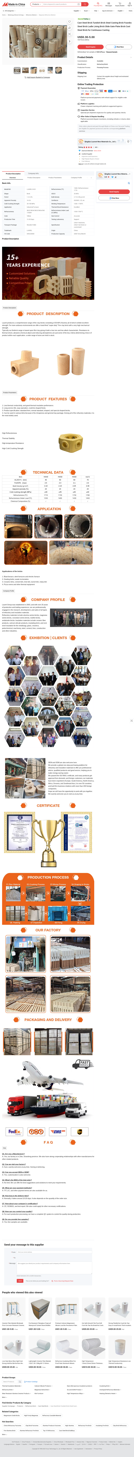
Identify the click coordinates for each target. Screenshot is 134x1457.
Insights (120, 1442)
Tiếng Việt (115, 1444)
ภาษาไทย (101, 1444)
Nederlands (71, 1444)
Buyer (86, 11)
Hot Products (15, 1442)
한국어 (84, 1444)
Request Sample (111, 52)
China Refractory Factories (12, 1426)
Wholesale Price (69, 1442)
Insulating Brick (104, 1386)
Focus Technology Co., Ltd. (53, 1449)
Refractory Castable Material (51, 1415)
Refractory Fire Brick (84, 1426)
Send (20, 1281)
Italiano (56, 1444)
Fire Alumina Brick (9, 1431)
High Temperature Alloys (75, 1393)
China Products (26, 1442)
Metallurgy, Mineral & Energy (16, 15)
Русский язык (48, 1444)
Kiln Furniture (39, 1393)
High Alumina (69, 1426)
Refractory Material (31, 15)
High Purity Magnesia (31, 1415)
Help (95, 11)
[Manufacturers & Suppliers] (13, 4)
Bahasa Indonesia (125, 1444)
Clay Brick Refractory (120, 1426)
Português (32, 1444)
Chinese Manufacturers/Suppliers (42, 1442)
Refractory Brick (7, 1390)
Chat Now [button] (120, 47)
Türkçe (108, 1444)
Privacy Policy (98, 1449)
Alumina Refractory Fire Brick (29, 1431)
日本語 (90, 1444)
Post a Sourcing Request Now (62, 1281)
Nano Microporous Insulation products (79, 1386)
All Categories (9, 11)
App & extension (107, 11)
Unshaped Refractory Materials (109, 1390)
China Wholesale (58, 1442)
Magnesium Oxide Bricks (12, 1415)
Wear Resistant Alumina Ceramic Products (16, 1393)
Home (4, 15)
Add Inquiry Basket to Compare (38, 77)
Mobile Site (112, 1442)
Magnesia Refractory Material (47, 15)
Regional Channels (91, 1442)
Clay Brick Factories (32, 1426)
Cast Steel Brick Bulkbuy (67, 1431)
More (4, 1434)
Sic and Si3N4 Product (74, 1390)
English (18, 1444)
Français (39, 1444)
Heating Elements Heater (107, 1393)
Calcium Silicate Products (43, 1386)
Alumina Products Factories (52, 1426)
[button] (87, 178)
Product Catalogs (31, 1382)
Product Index (103, 1442)
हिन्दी (95, 1444)
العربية (78, 1444)
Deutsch (63, 1444)
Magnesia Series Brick (42, 1390)
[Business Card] (129, 183)
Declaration (88, 1449)
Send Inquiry (90, 47)
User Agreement (78, 1449)
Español (24, 1444)
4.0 (105, 177)
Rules (130, 11)
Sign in (130, 5)
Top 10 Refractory (49, 1431)
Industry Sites (80, 1442)
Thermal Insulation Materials (11, 1386)
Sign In (81, 164)
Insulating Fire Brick (102, 1426)
